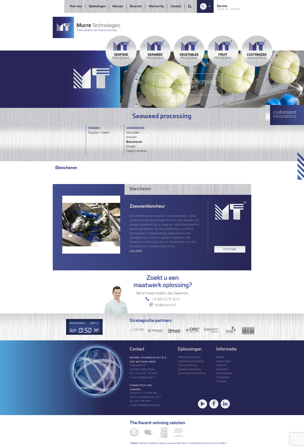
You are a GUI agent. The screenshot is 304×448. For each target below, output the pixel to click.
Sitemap (221, 381)
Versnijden (133, 132)
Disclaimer (222, 377)
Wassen (131, 137)
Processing (121, 56)
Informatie (229, 249)
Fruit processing (187, 365)
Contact (176, 6)
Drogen (131, 146)
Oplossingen (97, 6)
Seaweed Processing (189, 369)
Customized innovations (192, 373)
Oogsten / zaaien (98, 132)
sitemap (143, 443)
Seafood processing (189, 357)
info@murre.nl (146, 377)
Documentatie (224, 373)
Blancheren (134, 142)
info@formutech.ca (149, 405)
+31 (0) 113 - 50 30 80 (228, 9)
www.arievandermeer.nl (177, 443)
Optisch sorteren (136, 151)
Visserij (94, 128)
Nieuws (118, 6)
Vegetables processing (191, 361)
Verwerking (135, 128)
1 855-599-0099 (142, 401)
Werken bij (156, 6)
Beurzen (136, 6)
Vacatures (222, 369)
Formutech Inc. (141, 385)
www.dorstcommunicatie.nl (213, 443)
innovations (257, 56)
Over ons (76, 6)
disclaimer (153, 443)
